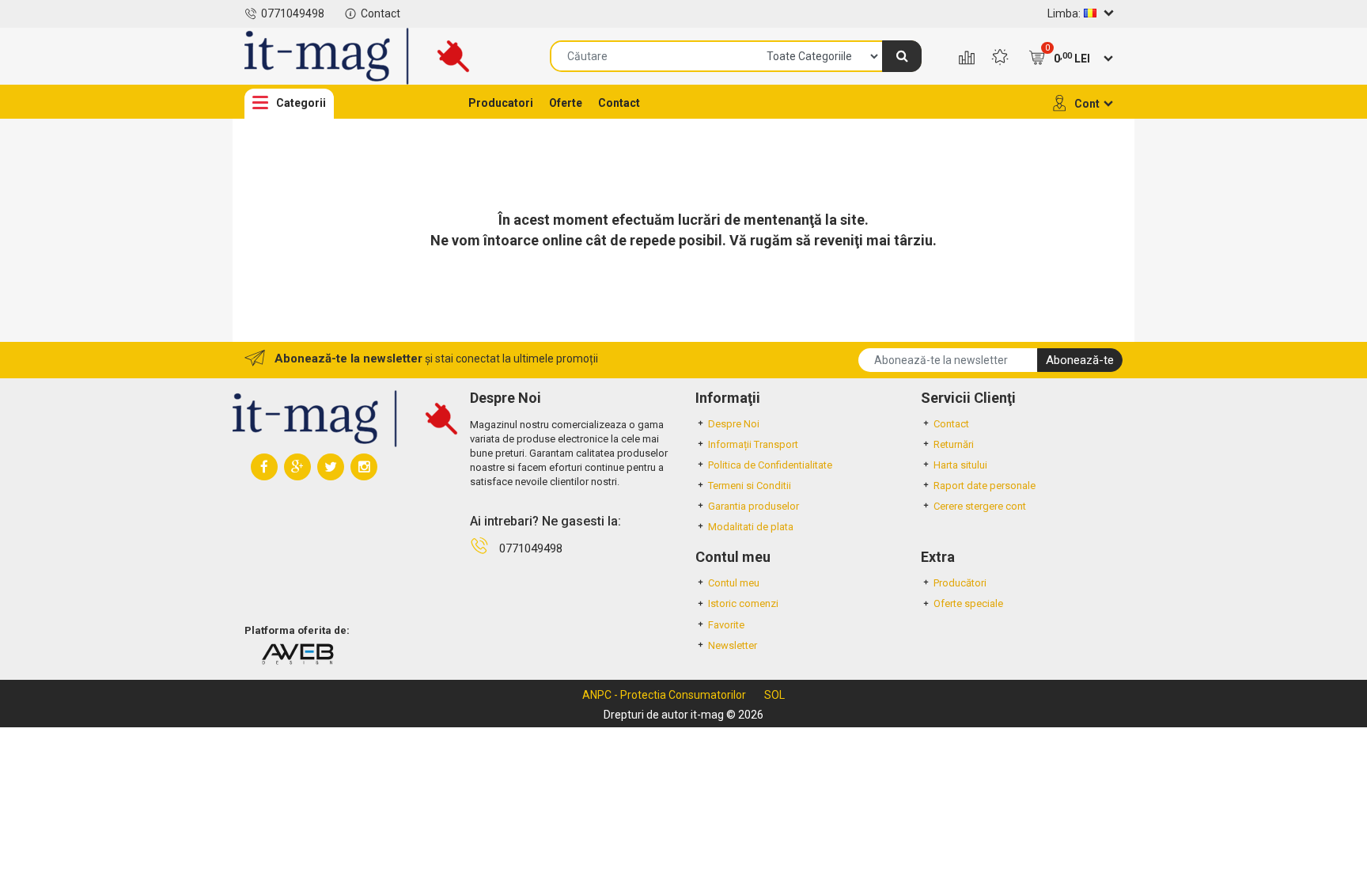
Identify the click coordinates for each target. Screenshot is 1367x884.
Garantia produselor (753, 506)
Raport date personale (984, 485)
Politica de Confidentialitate (770, 465)
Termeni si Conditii (749, 485)
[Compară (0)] (966, 58)
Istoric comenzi (743, 603)
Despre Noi (733, 424)
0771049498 (292, 13)
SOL (774, 695)
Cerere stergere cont (979, 506)
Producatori (500, 103)
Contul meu (733, 583)
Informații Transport (753, 444)
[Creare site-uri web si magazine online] (297, 653)
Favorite (726, 625)
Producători (959, 583)
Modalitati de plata (750, 527)
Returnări (953, 444)
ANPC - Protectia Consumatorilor (664, 695)
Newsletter (732, 645)
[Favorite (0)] (1000, 58)
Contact (380, 13)
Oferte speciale (968, 603)
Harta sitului (960, 465)
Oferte (565, 103)
